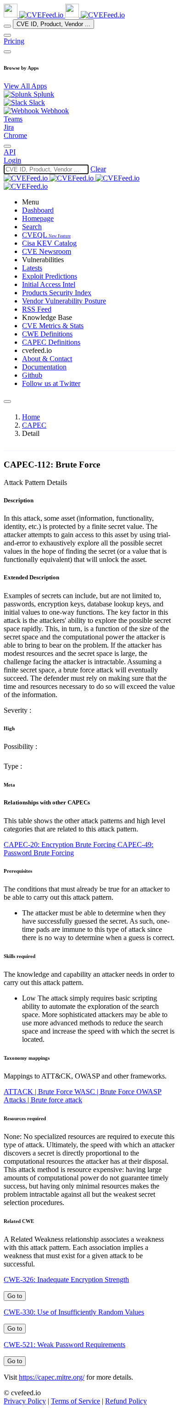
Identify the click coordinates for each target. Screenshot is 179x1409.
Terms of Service (75, 1401)
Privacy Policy (25, 1401)
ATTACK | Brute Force (39, 1091)
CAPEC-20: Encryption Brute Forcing (60, 844)
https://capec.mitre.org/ (51, 1377)
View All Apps (25, 86)
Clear (98, 169)
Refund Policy (126, 1401)
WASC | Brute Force (105, 1091)
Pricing (14, 41)
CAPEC (34, 425)
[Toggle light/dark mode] (7, 146)
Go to (14, 1296)
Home (31, 417)
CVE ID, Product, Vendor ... (53, 24)
